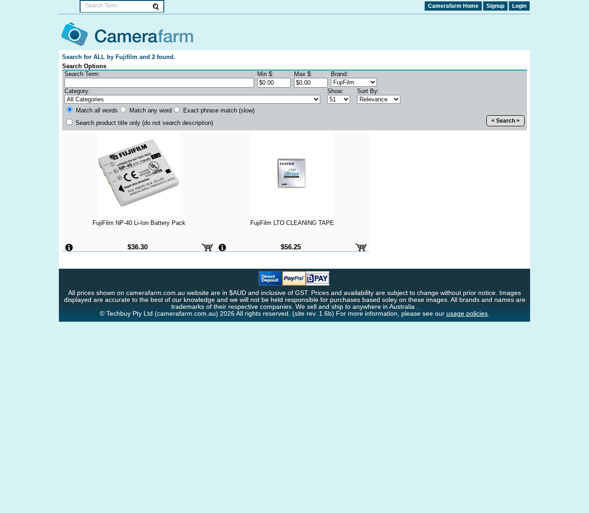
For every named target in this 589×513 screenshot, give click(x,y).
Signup (495, 6)
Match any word (149, 110)
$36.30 (137, 247)
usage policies (467, 313)
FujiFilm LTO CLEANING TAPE (292, 222)
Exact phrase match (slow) (217, 110)
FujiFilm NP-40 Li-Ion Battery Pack (138, 222)
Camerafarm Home (453, 6)
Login (519, 6)
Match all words (96, 110)
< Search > (505, 121)
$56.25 (291, 247)
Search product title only (143, 122)
